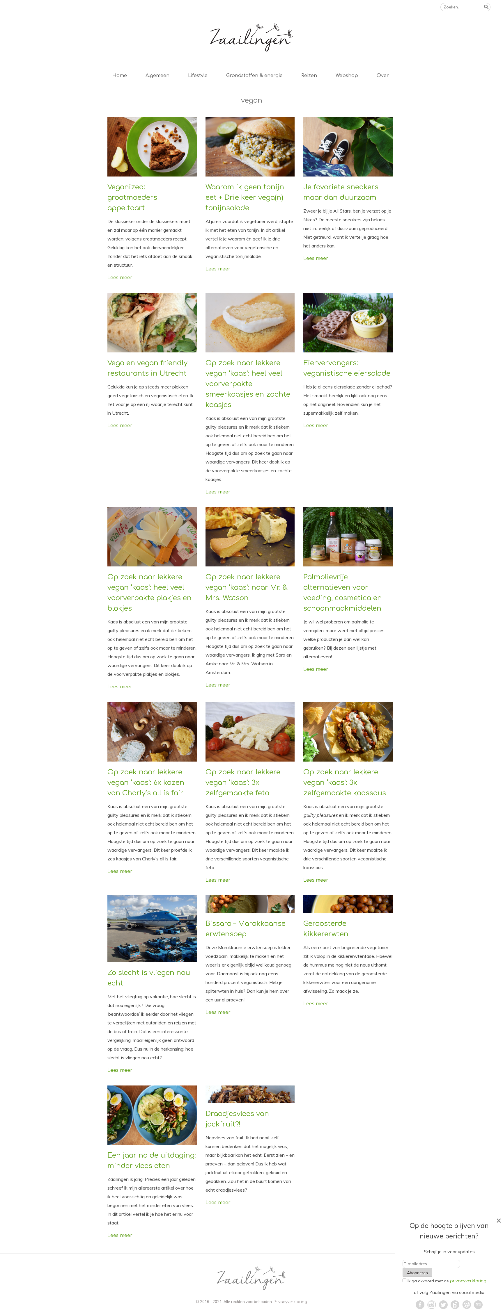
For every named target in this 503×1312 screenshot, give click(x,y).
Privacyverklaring (290, 1302)
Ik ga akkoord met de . (447, 1281)
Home (119, 75)
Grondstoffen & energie (254, 75)
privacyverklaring (468, 1281)
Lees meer (119, 277)
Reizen (309, 75)
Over (383, 75)
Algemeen (157, 75)
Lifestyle (198, 75)
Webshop (347, 75)
